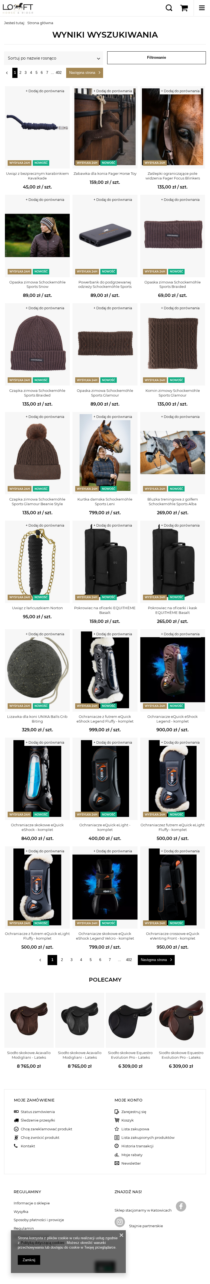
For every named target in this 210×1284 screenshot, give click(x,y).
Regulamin (24, 1228)
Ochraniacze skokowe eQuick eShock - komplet (37, 827)
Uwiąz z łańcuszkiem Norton (37, 608)
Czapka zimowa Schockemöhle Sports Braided (37, 392)
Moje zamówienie (34, 1100)
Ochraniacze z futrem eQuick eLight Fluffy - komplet (37, 935)
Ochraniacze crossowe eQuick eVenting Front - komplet (172, 935)
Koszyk (127, 1120)
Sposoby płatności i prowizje (39, 1220)
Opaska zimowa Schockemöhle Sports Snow (37, 284)
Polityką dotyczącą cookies (43, 1243)
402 (59, 73)
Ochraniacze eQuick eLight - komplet (104, 827)
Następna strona (82, 73)
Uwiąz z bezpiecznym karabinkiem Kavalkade (37, 175)
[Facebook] (181, 1207)
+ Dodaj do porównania (45, 91)
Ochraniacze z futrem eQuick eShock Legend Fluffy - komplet (105, 718)
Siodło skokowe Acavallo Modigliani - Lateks (29, 1055)
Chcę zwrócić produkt (40, 1138)
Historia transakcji (137, 1146)
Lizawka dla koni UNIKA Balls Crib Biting (37, 718)
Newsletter (131, 1163)
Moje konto (128, 1100)
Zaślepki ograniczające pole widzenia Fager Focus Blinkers (172, 175)
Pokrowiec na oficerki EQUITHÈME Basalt (105, 610)
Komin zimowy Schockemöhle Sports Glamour (172, 392)
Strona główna (40, 23)
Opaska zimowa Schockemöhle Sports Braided (172, 284)
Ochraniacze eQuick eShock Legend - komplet (172, 718)
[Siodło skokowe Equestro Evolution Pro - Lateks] (130, 1020)
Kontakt (28, 1146)
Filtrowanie (156, 57)
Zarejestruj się (133, 1112)
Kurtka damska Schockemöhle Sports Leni (104, 501)
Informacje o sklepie (32, 1203)
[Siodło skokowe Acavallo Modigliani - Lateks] (29, 1020)
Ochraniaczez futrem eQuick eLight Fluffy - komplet (173, 827)
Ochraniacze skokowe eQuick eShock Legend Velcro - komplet (105, 935)
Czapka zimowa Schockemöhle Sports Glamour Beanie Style (37, 501)
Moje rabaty (131, 1155)
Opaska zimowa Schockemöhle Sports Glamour (105, 392)
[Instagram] (120, 1222)
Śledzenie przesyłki (38, 1120)
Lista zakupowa (135, 1129)
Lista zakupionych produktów (147, 1138)
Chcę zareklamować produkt (46, 1129)
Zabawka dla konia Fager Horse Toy (105, 173)
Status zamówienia (38, 1112)
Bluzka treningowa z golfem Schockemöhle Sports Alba (172, 501)
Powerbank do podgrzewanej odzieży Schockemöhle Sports (105, 284)
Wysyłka (21, 1212)
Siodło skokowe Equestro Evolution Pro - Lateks (130, 1055)
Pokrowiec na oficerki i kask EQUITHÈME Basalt (172, 610)
